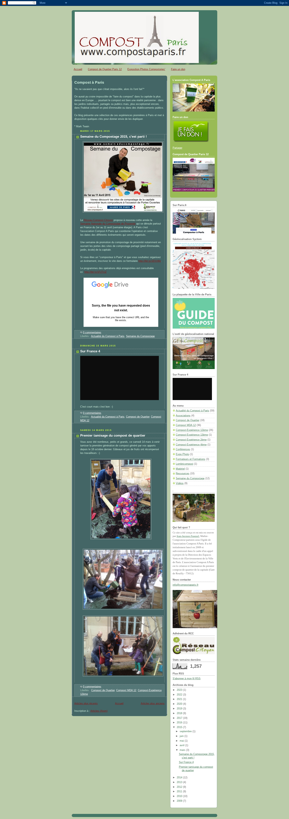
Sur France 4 (90, 351)
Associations (183, 415)
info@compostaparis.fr (185, 585)
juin (182, 736)
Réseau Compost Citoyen (98, 220)
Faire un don (178, 69)
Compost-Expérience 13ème (192, 434)
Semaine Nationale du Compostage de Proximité (107, 223)
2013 (180, 782)
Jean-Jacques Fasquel (188, 536)
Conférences (183, 449)
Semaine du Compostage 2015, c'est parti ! (113, 136)
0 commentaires (92, 332)
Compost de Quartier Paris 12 (105, 69)
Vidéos (180, 483)
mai (182, 740)
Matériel (180, 468)
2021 (180, 699)
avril (182, 745)
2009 (180, 801)
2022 (180, 694)
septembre (186, 731)
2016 (180, 722)
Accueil (78, 69)
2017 (180, 718)
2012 (180, 787)
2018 (180, 713)
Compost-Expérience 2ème (191, 439)
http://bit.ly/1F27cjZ (95, 272)
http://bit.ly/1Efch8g (149, 261)
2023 (180, 690)
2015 (180, 727)
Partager (177, 148)
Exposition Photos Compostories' (146, 69)
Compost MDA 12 (126, 690)
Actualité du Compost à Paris (107, 336)
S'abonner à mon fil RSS (187, 678)
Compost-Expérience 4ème (191, 444)
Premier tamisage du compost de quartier (112, 435)
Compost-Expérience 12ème (192, 430)
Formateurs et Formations (190, 459)
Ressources (182, 473)
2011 (180, 791)
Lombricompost (184, 464)
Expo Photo (182, 454)
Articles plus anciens (153, 703)
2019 (180, 708)
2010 (180, 796)
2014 (180, 777)
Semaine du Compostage (140, 336)
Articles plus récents (86, 703)
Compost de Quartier (137, 416)
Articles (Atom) (99, 711)
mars (183, 750)
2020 (180, 704)
